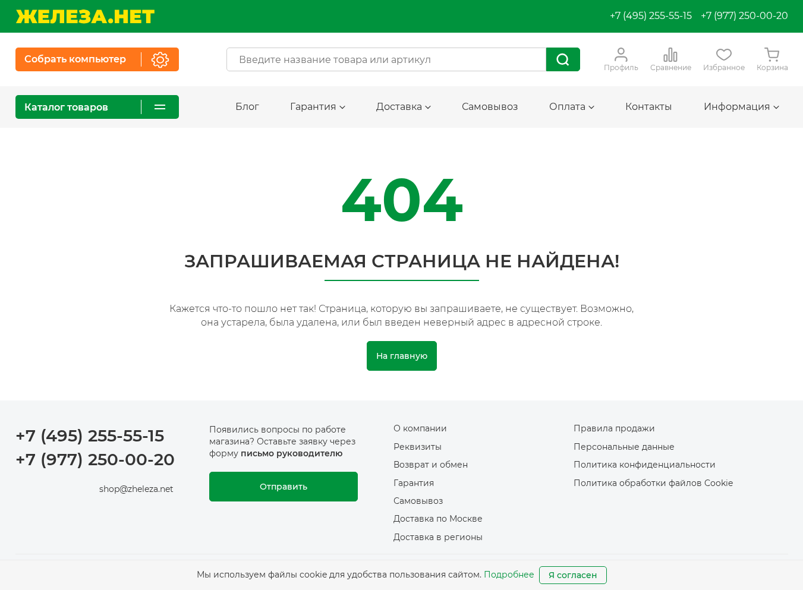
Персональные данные (624, 446)
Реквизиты (417, 446)
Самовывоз (490, 106)
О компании (420, 428)
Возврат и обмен (430, 464)
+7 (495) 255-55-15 (651, 15)
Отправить (283, 486)
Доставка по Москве (438, 518)
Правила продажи (614, 428)
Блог (247, 106)
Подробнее (509, 574)
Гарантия (413, 483)
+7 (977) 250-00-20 (744, 15)
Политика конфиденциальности (645, 464)
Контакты (648, 106)
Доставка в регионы (438, 537)
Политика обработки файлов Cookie (653, 483)
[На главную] (85, 16)
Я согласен (573, 575)
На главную (401, 356)
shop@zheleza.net (136, 489)
